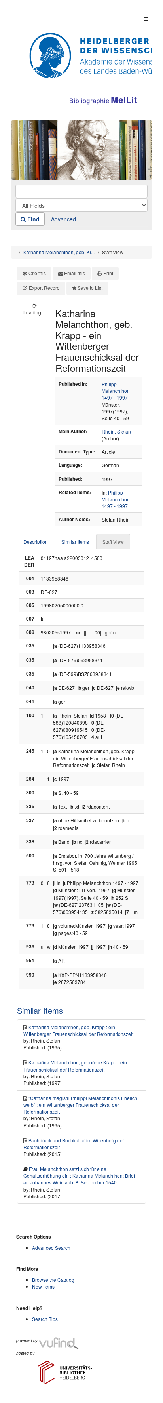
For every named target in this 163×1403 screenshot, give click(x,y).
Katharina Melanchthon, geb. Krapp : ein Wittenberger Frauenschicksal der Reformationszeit (78, 1030)
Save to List (90, 287)
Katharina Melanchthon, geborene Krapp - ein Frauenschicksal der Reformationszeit (75, 1065)
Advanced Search (51, 1247)
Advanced (63, 219)
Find (33, 219)
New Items (43, 1286)
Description (35, 541)
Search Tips (45, 1318)
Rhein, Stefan (116, 431)
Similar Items (75, 541)
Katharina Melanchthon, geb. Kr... (59, 252)
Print (108, 273)
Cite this (37, 273)
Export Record (44, 287)
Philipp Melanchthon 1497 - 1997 (116, 391)
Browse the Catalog (53, 1279)
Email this (74, 273)
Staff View (113, 541)
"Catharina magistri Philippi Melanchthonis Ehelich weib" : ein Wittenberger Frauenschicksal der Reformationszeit (80, 1105)
